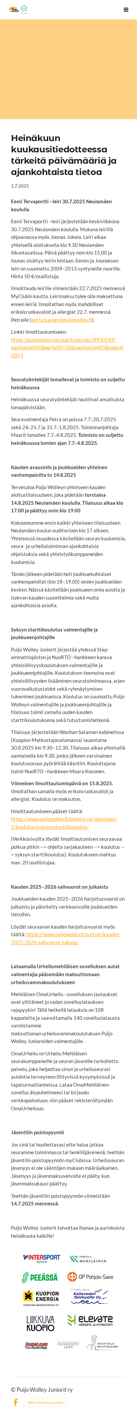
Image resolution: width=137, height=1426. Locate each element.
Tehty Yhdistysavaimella (45, 1402)
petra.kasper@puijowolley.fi (61, 320)
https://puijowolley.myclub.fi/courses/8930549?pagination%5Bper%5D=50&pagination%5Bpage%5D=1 (67, 347)
